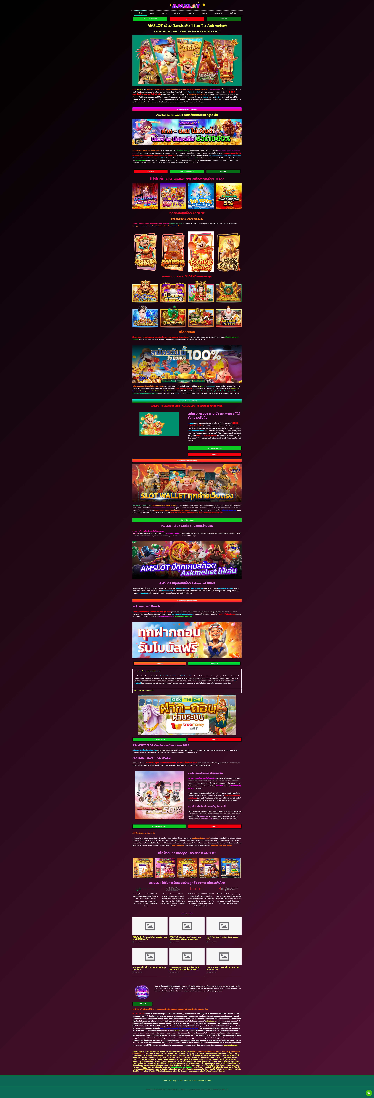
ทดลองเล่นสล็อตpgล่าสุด (231, 1045)
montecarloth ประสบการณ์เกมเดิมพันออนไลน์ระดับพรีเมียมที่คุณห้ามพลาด (184, 968)
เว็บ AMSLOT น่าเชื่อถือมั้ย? (145, 690)
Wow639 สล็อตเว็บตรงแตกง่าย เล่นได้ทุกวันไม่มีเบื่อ (149, 968)
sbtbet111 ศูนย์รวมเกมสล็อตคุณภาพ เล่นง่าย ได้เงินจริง (222, 968)
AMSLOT (140, 89)
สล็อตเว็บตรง (210, 1021)
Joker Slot (191, 13)
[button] (134, 132)
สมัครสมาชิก (218, 13)
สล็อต (223, 89)
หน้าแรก (140, 13)
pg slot (152, 13)
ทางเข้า (177, 1031)
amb (199, 386)
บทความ (204, 13)
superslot (177, 13)
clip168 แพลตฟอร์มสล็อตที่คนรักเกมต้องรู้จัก (222, 938)
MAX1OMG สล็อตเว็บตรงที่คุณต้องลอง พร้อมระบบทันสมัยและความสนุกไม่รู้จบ (185, 938)
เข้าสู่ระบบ (233, 13)
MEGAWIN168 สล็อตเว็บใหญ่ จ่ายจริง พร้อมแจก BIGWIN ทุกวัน (150, 938)
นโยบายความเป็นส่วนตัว (188, 1081)
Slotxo (164, 13)
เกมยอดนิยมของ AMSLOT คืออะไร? (148, 671)
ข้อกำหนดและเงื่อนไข (204, 1081)
